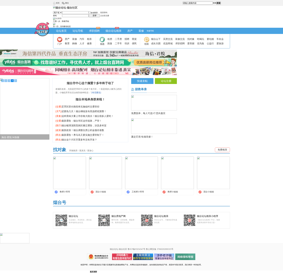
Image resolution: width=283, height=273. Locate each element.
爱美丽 (190, 43)
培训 (127, 43)
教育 (67, 43)
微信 (67, 3)
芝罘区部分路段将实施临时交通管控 (77, 106)
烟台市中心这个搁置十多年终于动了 (90, 83)
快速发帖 (142, 81)
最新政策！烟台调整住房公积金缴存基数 (79, 130)
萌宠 (134, 39)
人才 (82, 43)
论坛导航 (78, 30)
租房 (109, 39)
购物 (74, 43)
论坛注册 (166, 81)
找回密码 (103, 13)
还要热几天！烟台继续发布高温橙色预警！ (80, 111)
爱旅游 (220, 43)
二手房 (118, 39)
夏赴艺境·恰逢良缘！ (142, 136)
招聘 (127, 39)
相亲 (89, 39)
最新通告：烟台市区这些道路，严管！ (78, 121)
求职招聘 (94, 30)
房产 (130, 30)
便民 (134, 43)
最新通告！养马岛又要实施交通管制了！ (79, 135)
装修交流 (180, 39)
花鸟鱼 (200, 43)
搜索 (214, 3)
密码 (55, 16)
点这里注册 (104, 16)
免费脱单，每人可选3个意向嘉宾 (148, 113)
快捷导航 (150, 31)
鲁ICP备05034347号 (136, 249)
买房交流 (168, 39)
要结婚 (210, 39)
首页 (58, 3)
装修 (141, 30)
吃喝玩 (200, 39)
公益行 (210, 43)
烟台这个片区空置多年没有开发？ (76, 139)
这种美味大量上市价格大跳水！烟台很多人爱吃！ (84, 116)
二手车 (118, 43)
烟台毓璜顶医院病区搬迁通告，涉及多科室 (80, 125)
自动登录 (94, 13)
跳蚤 (109, 43)
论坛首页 (61, 30)
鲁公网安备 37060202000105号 (159, 249)
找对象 (190, 39)
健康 (89, 43)
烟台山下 (156, 39)
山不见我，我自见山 (12, 137)
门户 (59, 44)
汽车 (82, 39)
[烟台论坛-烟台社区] (65, 7)
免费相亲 (222, 149)
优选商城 (168, 43)
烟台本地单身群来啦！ (90, 99)
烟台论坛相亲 (113, 30)
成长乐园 (156, 43)
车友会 (220, 39)
